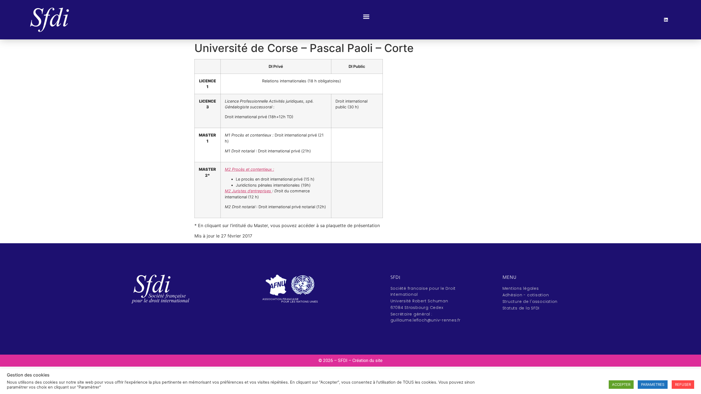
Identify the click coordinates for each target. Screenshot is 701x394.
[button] (366, 16)
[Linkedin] (666, 19)
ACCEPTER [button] (621, 384)
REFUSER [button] (683, 384)
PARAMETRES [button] (652, 384)
